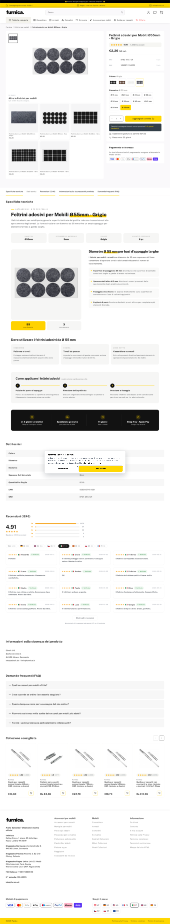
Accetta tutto (101, 468)
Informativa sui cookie (92, 463)
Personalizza (63, 468)
